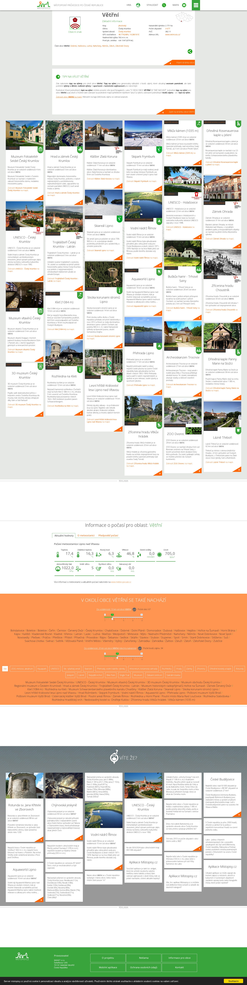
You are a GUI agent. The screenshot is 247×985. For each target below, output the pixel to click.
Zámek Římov (121, 696)
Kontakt (179, 967)
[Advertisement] (123, 501)
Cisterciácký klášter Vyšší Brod (69, 696)
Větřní (110, 14)
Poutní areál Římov (100, 696)
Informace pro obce (180, 957)
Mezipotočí (119, 634)
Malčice (106, 634)
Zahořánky (130, 641)
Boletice (31, 630)
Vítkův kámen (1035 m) (181, 699)
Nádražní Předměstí (160, 634)
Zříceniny (131, 423)
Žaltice (169, 641)
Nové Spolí (225, 634)
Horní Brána (228, 630)
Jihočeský (122, 25)
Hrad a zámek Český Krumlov (80, 686)
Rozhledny (52, 368)
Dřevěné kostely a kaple (214, 122)
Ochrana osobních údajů (143, 967)
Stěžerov (217, 637)
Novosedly (23, 637)
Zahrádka (144, 641)
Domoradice (154, 630)
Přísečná (79, 637)
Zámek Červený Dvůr (219, 686)
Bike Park (111, 675)
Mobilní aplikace (108, 967)
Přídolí (68, 637)
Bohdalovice (17, 630)
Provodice (92, 637)
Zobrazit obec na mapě (69, 97)
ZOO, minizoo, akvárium (175, 425)
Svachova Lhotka (34, 641)
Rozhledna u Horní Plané (145, 696)
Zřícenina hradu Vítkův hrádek (148, 699)
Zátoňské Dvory (122, 46)
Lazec (87, 634)
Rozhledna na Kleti (56, 689)
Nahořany (97, 46)
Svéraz (50, 641)
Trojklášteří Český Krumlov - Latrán (119, 686)
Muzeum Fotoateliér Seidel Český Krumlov (49, 682)
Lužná (89, 46)
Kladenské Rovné (42, 634)
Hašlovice (82, 46)
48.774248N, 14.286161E (128, 34)
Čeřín (52, 630)
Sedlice (124, 637)
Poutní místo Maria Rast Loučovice (181, 696)
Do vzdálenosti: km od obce (113, 609)
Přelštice (57, 637)
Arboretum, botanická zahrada (143, 668)
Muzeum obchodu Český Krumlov (200, 682)
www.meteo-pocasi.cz (121, 582)
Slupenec (166, 637)
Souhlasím (233, 981)
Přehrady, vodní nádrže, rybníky (139, 219)
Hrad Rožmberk (87, 692)
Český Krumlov (124, 31)
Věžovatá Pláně (74, 641)
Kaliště (26, 634)
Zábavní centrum (13, 364)
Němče (105, 46)
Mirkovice (133, 634)
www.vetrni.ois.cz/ (172, 34)
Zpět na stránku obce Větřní (181, 111)
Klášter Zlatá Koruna (150, 689)
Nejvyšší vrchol (52, 293)
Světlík (59, 641)
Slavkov (144, 637)
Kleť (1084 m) (35, 689)
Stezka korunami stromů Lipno (200, 689)
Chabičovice (111, 630)
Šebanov (113, 637)
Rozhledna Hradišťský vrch (67, 699)
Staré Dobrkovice (200, 637)
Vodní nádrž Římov (132, 692)
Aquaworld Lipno (155, 692)
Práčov (46, 637)
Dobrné (73, 46)
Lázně (210, 429)
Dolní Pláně (138, 630)
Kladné (58, 634)
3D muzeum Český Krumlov (163, 682)
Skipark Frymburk (109, 692)
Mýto (143, 634)
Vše (5, 668)
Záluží (178, 641)
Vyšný (118, 641)
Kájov (17, 634)
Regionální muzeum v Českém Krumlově (37, 686)
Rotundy (240, 668)
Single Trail (124, 675)
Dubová (167, 630)
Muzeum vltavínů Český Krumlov (126, 682)
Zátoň (111, 46)
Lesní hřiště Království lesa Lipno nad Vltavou (50, 692)
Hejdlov (191, 630)
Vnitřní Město (93, 641)
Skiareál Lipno (172, 689)
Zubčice (217, 641)
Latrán (78, 634)
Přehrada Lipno (176, 692)
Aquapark (131, 270)
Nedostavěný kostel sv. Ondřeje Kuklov (107, 699)
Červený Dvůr (75, 630)
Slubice (155, 637)
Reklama (143, 957)
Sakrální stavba (53, 234)
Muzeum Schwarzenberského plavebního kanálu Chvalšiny (102, 689)
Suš (226, 637)
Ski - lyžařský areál (93, 217)
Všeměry (108, 641)
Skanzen (171, 268)
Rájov (103, 637)
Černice (61, 630)
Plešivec (35, 637)
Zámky (12, 229)
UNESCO (171, 194)
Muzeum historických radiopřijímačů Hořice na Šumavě (173, 686)
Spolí (176, 637)
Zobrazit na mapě (23, 189)
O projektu (108, 957)
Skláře (134, 637)
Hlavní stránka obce (185, 62)
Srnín (185, 637)
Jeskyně (70, 675)
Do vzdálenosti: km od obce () (110, 648)
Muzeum (12, 148)
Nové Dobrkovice (207, 634)
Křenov (68, 634)
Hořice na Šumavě (208, 630)
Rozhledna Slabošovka (216, 696)
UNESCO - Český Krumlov (90, 682)
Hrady (179, 668)
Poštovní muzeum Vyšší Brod (204, 692)
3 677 (167, 28)
